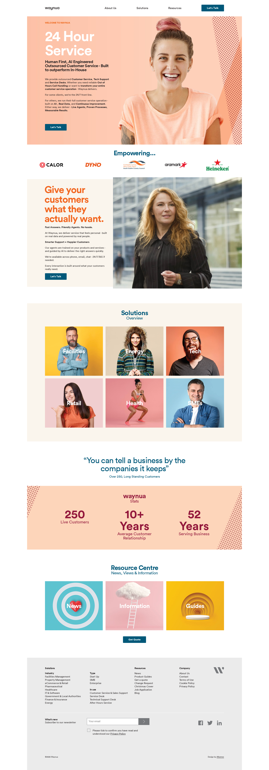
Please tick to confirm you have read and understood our (115, 732)
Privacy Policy (118, 733)
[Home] (75, 8)
